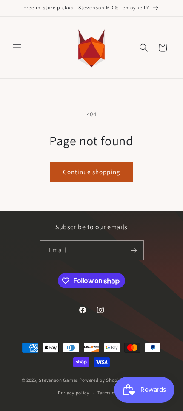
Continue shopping (91, 172)
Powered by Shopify (101, 380)
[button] (17, 47)
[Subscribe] (134, 250)
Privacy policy (73, 393)
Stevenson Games (58, 380)
